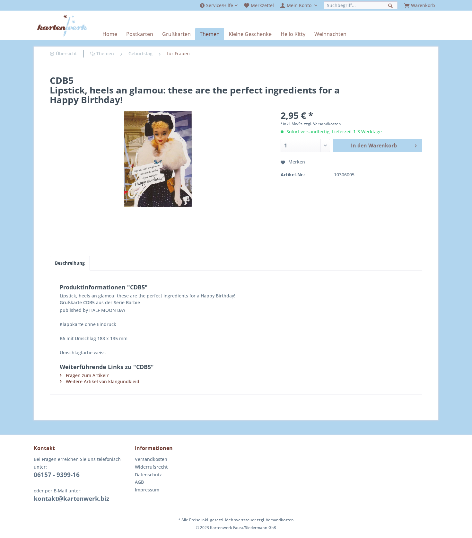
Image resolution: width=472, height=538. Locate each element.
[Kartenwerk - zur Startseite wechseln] (62, 25)
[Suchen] (391, 5)
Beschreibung (70, 263)
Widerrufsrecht (151, 467)
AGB (139, 482)
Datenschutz (148, 475)
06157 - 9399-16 (57, 475)
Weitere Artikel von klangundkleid (102, 381)
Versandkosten (151, 459)
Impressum (147, 490)
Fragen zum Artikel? (87, 375)
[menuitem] (219, 5)
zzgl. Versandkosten (322, 124)
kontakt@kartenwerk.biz (71, 498)
